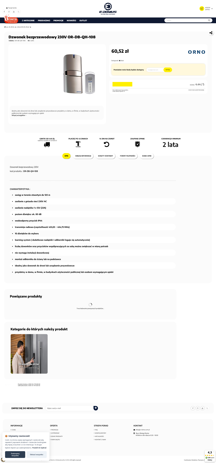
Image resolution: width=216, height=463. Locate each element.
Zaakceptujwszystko (15, 454)
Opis (66, 156)
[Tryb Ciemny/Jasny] (19, 12)
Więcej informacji (83, 156)
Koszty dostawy (105, 156)
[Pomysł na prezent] (11, 20)
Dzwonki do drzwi (23, 27)
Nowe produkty (57, 436)
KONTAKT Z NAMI (100, 439)
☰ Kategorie (28, 20)
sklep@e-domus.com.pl (143, 429)
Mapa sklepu (55, 439)
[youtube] (14, 12)
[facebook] (4, 12)
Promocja (54, 430)
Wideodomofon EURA (62, 460)
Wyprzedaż (55, 433)
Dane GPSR (146, 156)
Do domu (11, 27)
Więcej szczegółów (18, 115)
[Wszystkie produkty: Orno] (196, 52)
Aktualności (99, 436)
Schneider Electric (49, 460)
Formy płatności (127, 156)
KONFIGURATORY (100, 433)
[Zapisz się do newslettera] (95, 408)
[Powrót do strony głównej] (5, 27)
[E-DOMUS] (108, 9)
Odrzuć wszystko (36, 454)
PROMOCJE (58, 20)
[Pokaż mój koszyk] (201, 8)
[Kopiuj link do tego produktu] (211, 33)
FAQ (96, 430)
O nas (14, 430)
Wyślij (168, 70)
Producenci (44, 20)
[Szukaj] (209, 20)
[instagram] (9, 12)
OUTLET (83, 20)
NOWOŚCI (71, 20)
